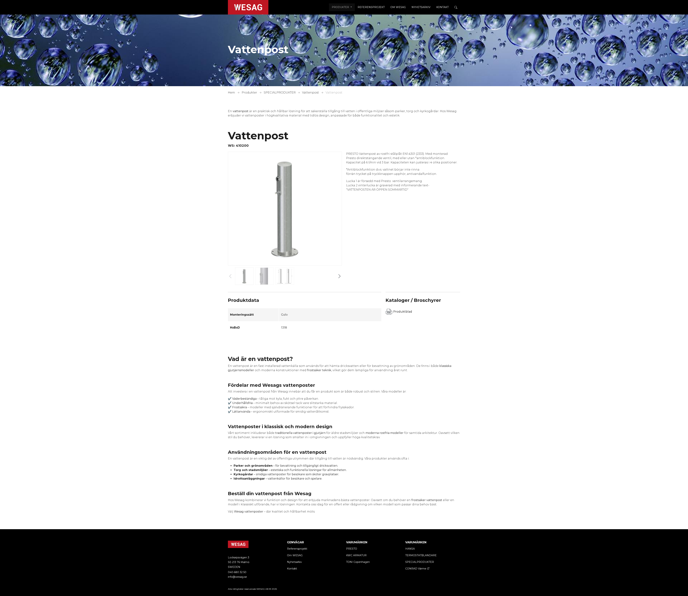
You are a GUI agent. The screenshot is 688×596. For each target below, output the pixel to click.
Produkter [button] (341, 7)
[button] (339, 276)
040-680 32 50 (237, 572)
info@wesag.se (237, 576)
